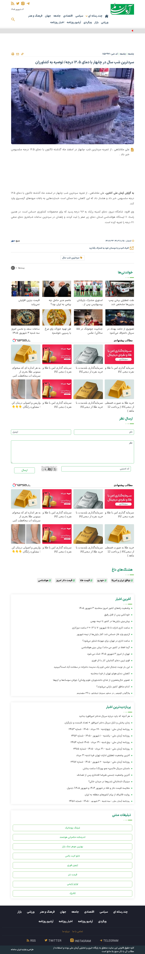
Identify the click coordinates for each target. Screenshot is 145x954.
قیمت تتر (72, 874)
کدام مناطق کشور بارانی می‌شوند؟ (113, 687)
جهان (48, 16)
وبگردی (87, 23)
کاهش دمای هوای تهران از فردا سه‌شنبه (110, 673)
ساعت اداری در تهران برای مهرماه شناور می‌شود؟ (106, 641)
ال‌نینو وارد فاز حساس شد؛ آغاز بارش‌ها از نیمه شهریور (103, 634)
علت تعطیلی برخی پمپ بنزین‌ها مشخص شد (121, 302)
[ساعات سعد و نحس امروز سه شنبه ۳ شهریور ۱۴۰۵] (25, 317)
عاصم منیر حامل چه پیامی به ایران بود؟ (60, 302)
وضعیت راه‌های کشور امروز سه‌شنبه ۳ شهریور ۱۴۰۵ (104, 608)
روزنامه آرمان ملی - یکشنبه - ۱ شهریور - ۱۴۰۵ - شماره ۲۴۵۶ (100, 736)
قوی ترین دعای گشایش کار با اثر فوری (111, 660)
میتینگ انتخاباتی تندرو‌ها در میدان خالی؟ (109, 781)
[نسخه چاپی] (12, 54)
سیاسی (79, 16)
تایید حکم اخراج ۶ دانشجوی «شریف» (113, 31)
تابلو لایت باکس (72, 856)
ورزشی (104, 23)
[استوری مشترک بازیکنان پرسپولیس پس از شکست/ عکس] (88, 288)
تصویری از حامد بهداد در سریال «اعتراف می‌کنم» (120, 331)
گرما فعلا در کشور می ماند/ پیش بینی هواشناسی (106, 647)
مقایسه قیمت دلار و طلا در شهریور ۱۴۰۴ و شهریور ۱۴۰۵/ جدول (98, 788)
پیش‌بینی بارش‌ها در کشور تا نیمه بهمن (110, 621)
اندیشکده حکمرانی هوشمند (72, 837)
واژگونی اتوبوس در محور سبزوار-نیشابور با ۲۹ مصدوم (103, 693)
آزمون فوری (72, 865)
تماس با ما (77, 931)
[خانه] (106, 16)
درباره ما (65, 931)
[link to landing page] (122, 8)
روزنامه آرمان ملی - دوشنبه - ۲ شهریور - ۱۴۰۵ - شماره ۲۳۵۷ (100, 762)
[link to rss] (12, 3)
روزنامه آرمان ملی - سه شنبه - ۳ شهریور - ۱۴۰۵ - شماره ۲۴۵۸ (99, 801)
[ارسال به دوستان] (17, 54)
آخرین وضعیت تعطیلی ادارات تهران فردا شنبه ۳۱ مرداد (103, 755)
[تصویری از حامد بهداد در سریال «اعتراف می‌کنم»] (119, 317)
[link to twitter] (17, 3)
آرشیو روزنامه (74, 23)
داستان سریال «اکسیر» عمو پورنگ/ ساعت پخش (106, 768)
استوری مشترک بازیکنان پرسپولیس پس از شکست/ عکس (90, 302)
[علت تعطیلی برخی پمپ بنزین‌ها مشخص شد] (119, 288)
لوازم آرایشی (72, 884)
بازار (96, 23)
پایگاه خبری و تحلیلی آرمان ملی (83, 948)
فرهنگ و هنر (35, 16)
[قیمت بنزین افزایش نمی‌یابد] (25, 288)
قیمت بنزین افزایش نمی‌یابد (29, 302)
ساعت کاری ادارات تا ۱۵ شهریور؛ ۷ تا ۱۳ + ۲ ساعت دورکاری (101, 628)
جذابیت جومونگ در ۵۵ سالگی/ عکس (89, 331)
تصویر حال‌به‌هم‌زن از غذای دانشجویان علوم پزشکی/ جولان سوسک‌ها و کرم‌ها (91, 680)
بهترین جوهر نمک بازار (72, 846)
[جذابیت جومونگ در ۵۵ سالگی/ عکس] (88, 317)
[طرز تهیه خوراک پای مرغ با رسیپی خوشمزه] (56, 317)
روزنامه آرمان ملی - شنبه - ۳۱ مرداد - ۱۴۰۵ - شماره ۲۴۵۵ (101, 749)
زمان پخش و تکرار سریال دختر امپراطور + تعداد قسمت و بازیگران (97, 723)
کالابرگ (72, 893)
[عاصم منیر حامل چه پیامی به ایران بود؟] (56, 288)
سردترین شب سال (70, 258)
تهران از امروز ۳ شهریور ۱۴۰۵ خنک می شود (108, 654)
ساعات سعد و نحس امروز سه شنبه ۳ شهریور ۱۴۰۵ (25, 331)
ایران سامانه (16, 949)
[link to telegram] (28, 3)
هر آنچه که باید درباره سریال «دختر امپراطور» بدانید (104, 716)
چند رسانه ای (120, 912)
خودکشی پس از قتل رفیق (117, 615)
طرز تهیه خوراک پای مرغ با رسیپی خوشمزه (58, 331)
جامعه (57, 16)
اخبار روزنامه (57, 23)
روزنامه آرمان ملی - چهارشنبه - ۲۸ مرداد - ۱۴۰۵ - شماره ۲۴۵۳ (99, 729)
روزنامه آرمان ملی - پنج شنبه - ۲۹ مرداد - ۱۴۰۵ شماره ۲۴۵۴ (100, 742)
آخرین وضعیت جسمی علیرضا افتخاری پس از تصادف (103, 775)
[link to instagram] (23, 3)
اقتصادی (68, 16)
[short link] (22, 54)
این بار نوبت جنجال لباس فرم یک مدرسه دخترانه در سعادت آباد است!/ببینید (92, 667)
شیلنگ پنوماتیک (72, 828)
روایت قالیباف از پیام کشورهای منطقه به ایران (107, 795)
